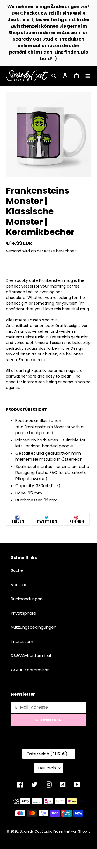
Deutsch (47, 768)
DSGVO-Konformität (31, 655)
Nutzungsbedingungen (33, 627)
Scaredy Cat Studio (36, 831)
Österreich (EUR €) (46, 754)
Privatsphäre (23, 613)
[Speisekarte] (87, 76)
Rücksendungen (27, 599)
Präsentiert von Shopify (72, 831)
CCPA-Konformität (30, 670)
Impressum (22, 641)
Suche (17, 570)
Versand (13, 251)
